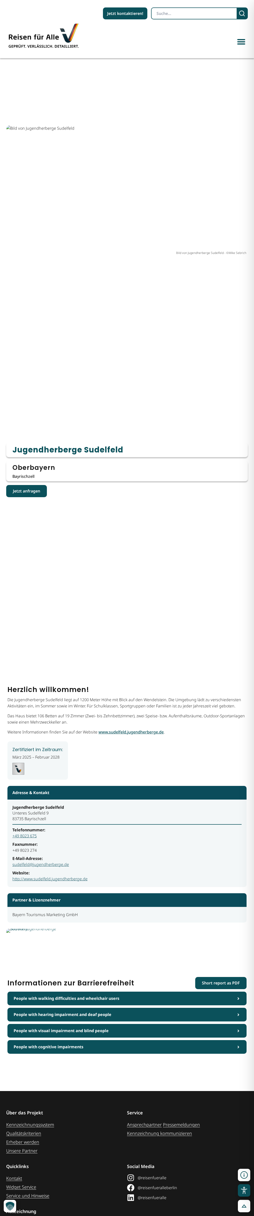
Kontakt (14, 1178)
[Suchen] (242, 13)
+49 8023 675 (24, 836)
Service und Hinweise (27, 1196)
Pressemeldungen (181, 1125)
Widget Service (21, 1187)
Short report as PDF (221, 983)
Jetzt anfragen (26, 491)
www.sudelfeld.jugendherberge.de (131, 732)
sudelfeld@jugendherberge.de (40, 864)
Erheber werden (22, 1142)
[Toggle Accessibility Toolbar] (244, 1190)
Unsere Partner (21, 1151)
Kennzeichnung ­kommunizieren (159, 1133)
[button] (241, 41)
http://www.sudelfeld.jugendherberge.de (50, 879)
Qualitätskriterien (23, 1133)
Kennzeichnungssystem (30, 1125)
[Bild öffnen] (35, 947)
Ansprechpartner (144, 1125)
